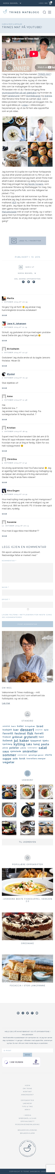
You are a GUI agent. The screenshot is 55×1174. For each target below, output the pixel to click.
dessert (27, 730)
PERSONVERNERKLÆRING (27, 1124)
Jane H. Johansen (16, 323)
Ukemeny (27, 1103)
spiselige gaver (36, 755)
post (10, 24)
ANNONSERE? (27, 1095)
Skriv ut (29, 267)
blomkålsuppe (33, 96)
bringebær (30, 726)
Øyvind (11, 374)
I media (27, 1115)
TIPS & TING (27, 1106)
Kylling (19, 744)
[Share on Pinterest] (33, 282)
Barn (13, 726)
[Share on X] (28, 282)
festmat (20, 733)
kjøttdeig (7, 744)
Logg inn (43, 3)
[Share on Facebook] (23, 282)
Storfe (48, 755)
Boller (20, 726)
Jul (16, 740)
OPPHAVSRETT (28, 1121)
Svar (4, 315)
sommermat (22, 755)
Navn (5, 587)
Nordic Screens (35, 184)
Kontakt (27, 1092)
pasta (45, 744)
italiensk (8, 740)
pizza (5, 748)
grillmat (17, 737)
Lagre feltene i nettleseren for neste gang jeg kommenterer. (27, 616)
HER (39, 99)
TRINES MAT (44, 74)
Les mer (6, 703)
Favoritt (8, 733)
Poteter (14, 747)
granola (48, 96)
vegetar (9, 762)
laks (29, 744)
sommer (9, 755)
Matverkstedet (9, 212)
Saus (6, 751)
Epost (6, 599)
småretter (30, 751)
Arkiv (27, 1109)
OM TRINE (27, 1088)
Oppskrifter (27, 1100)
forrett (39, 733)
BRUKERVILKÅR (27, 1133)
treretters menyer (36, 758)
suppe (7, 758)
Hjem (4, 24)
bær (16, 729)
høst (41, 737)
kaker (24, 740)
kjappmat (35, 740)
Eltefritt (39, 730)
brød (40, 726)
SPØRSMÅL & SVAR (27, 1118)
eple (46, 730)
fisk (30, 733)
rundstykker (32, 748)
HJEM (27, 1085)
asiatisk (6, 726)
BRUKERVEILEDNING (27, 1130)
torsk (22, 758)
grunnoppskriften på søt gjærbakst (19, 93)
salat (43, 748)
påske (23, 748)
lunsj (36, 744)
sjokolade (15, 751)
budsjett (7, 730)
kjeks (46, 740)
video (25, 105)
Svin (15, 758)
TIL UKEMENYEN (27, 842)
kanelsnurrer (13, 96)
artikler (18, 24)
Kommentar (9, 561)
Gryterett (31, 737)
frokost (7, 737)
